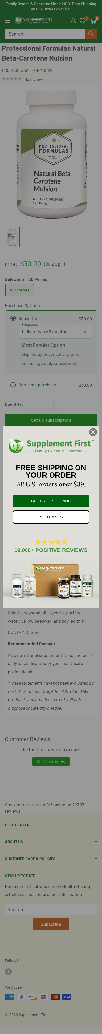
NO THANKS (51, 517)
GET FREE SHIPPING (51, 501)
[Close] (93, 432)
